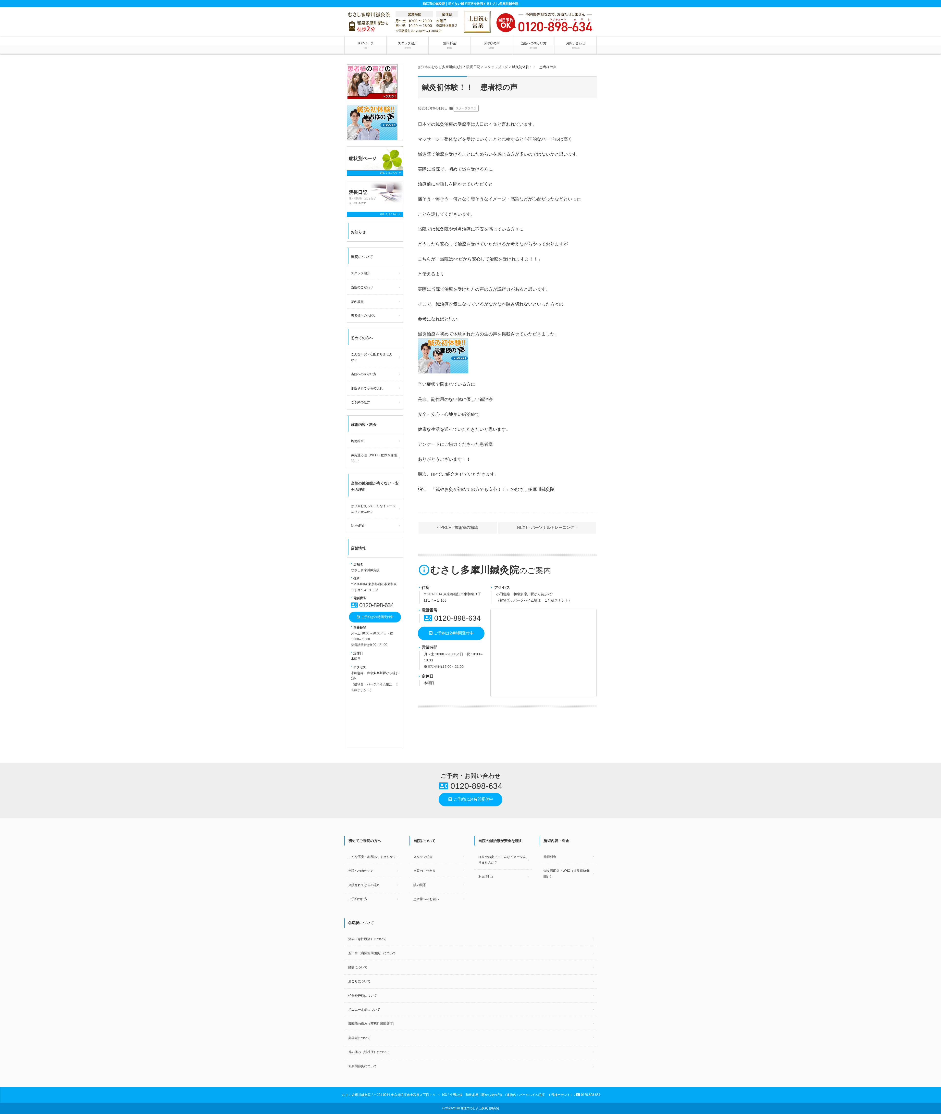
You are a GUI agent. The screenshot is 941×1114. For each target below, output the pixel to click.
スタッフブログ (466, 108)
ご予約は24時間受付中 (451, 633)
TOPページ (365, 45)
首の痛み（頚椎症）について (369, 1052)
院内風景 (357, 301)
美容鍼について (359, 1038)
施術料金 (449, 45)
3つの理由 (358, 526)
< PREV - (457, 527)
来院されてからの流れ (367, 388)
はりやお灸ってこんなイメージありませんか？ (373, 508)
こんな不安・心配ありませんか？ (371, 357)
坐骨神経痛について (362, 995)
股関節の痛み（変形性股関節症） (372, 1024)
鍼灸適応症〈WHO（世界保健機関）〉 (374, 458)
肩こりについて (359, 981)
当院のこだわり (362, 287)
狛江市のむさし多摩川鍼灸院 (480, 1108)
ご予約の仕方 (360, 402)
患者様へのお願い (363, 315)
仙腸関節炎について (362, 1066)
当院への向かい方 (533, 45)
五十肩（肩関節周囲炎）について (372, 953)
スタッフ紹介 (407, 45)
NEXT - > (547, 527)
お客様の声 (492, 45)
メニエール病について (364, 1009)
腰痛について (357, 967)
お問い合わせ (575, 45)
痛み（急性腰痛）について (367, 939)
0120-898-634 (452, 618)
